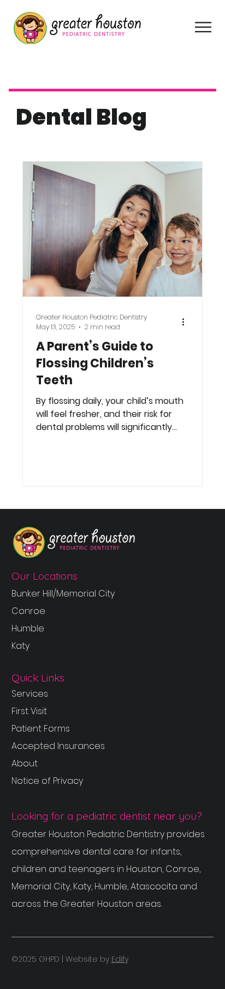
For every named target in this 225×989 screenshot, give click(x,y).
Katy (20, 646)
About (24, 763)
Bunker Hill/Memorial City (63, 593)
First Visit (29, 711)
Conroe (28, 611)
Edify (119, 959)
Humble (27, 628)
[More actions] (187, 322)
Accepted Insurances (58, 746)
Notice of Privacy (47, 781)
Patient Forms (40, 728)
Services (29, 693)
